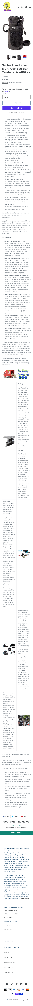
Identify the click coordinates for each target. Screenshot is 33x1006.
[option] (8, 57)
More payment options (16, 112)
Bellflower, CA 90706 (11, 914)
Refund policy (8, 967)
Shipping (5, 82)
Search (6, 952)
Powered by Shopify (23, 1000)
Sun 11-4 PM (8, 929)
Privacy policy (8, 972)
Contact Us (8, 957)
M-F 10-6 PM (8, 918)
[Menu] (30, 7)
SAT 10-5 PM (8, 925)
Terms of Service (9, 962)
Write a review (16, 833)
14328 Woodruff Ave (10, 910)
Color (4, 93)
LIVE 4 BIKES (13, 1000)
